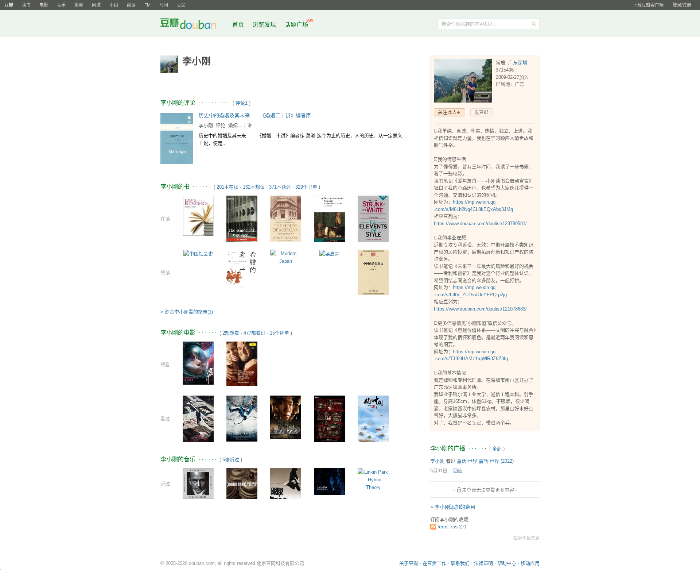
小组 (113, 5)
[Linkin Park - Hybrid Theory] (373, 479)
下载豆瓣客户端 (648, 5)
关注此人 (447, 112)
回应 (458, 470)
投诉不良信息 (526, 538)
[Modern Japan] (285, 257)
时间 (163, 5)
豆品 (181, 5)
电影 (43, 5)
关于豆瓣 (408, 563)
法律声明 (483, 563)
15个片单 (279, 333)
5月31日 (438, 470)
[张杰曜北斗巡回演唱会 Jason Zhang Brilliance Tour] (198, 362)
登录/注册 (682, 5)
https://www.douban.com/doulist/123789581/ (480, 223)
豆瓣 (8, 5)
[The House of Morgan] (285, 218)
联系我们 (460, 563)
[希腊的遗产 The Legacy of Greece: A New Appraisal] (241, 269)
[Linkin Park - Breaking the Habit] (329, 481)
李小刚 (206, 125)
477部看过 (254, 333)
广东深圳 (517, 62)
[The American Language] (241, 218)
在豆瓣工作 (434, 563)
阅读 (131, 5)
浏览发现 (265, 25)
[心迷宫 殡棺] (329, 418)
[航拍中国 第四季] (373, 418)
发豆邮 (481, 112)
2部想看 (230, 333)
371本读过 (280, 187)
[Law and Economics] (198, 215)
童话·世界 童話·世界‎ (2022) (485, 461)
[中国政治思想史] (373, 272)
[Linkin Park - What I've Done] (285, 483)
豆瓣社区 (194, 25)
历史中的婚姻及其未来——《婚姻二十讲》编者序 (255, 115)
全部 (497, 448)
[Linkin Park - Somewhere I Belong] (241, 483)
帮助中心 (506, 563)
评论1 (242, 103)
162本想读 (254, 187)
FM (147, 5)
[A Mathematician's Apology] (329, 219)
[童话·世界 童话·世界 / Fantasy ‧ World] (198, 418)
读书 (26, 5)
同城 (96, 5)
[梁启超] (329, 253)
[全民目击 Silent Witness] (285, 417)
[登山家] (241, 418)
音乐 (61, 5)
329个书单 (306, 187)
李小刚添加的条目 (455, 507)
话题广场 (296, 25)
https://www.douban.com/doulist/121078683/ (480, 309)
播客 (78, 5)
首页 (238, 25)
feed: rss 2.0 (452, 526)
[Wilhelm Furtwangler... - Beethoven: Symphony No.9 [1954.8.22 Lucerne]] (198, 483)
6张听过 (230, 459)
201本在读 (227, 187)
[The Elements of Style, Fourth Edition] (373, 220)
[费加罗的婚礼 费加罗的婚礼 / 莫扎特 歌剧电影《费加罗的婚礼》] (241, 363)
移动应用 (530, 563)
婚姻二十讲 (240, 125)
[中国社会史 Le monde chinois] (198, 253)
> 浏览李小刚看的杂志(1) (186, 312)
